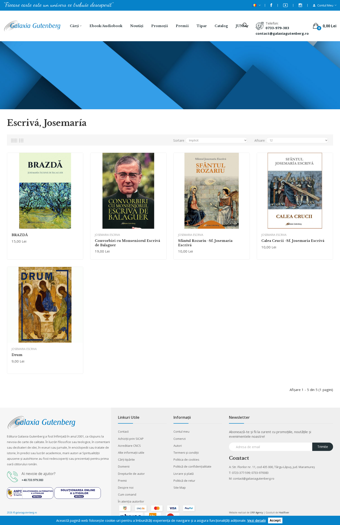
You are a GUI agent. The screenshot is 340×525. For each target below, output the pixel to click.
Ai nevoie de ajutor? (39, 473)
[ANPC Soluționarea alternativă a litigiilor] (30, 492)
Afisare (259, 140)
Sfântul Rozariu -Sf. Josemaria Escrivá (205, 243)
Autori (177, 446)
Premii (122, 480)
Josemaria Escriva (107, 235)
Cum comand (127, 494)
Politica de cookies (186, 459)
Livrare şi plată (183, 474)
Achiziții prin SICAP (131, 439)
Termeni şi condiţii (186, 452)
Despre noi (125, 487)
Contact (123, 431)
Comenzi (179, 439)
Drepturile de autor (131, 474)
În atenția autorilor (131, 501)
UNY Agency (256, 512)
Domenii (124, 466)
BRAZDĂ (20, 235)
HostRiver (284, 512)
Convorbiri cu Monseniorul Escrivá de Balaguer (127, 243)
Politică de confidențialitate (192, 466)
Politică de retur (184, 480)
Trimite (322, 446)
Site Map (179, 487)
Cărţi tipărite (126, 459)
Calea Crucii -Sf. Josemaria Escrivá (292, 241)
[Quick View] (45, 190)
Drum (17, 355)
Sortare (178, 140)
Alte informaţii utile (131, 452)
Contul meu (181, 431)
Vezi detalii (256, 520)
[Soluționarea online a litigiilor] (77, 492)
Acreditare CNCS (129, 446)
